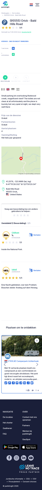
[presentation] (5, 364)
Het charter (8, 422)
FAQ (5, 434)
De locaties (16, 13)
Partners (26, 425)
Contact (26, 81)
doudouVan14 (26, 32)
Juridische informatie (14, 479)
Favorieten (16, 81)
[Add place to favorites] (37, 340)
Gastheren (7, 428)
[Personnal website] (12, 235)
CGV (34, 479)
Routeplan (5, 81)
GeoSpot (26, 439)
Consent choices (29, 482)
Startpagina (5, 13)
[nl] (31, 4)
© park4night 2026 (10, 486)
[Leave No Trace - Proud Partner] (29, 468)
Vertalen (37, 235)
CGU (28, 479)
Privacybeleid (14, 482)
